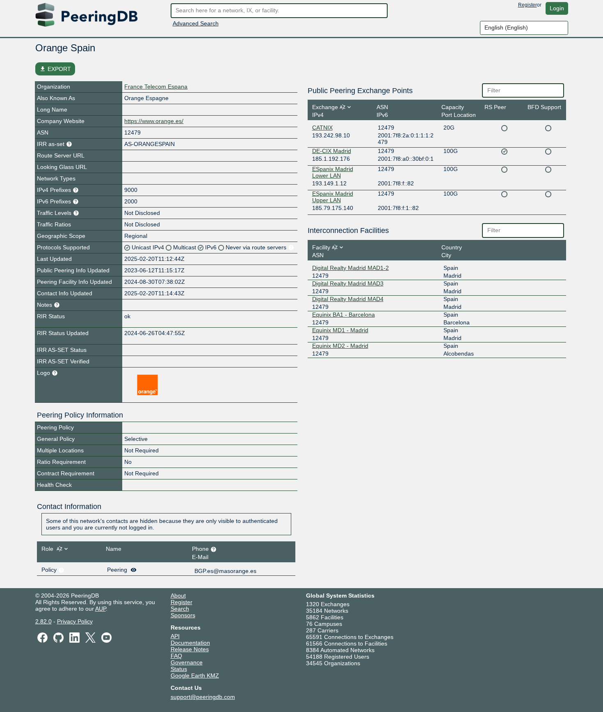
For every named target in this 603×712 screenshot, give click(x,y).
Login (557, 8)
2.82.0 (43, 621)
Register (527, 5)
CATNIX (322, 127)
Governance (187, 662)
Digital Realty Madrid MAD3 (348, 283)
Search (180, 608)
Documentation (190, 642)
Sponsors (183, 615)
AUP (100, 608)
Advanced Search (196, 23)
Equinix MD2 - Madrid (340, 345)
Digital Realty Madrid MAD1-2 (350, 268)
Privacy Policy (75, 621)
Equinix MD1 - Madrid (340, 330)
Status (179, 669)
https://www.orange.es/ (153, 121)
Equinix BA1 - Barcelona (343, 314)
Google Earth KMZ (195, 675)
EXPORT (55, 69)
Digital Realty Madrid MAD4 (348, 299)
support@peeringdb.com (203, 697)
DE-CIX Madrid (331, 151)
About (178, 595)
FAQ (176, 656)
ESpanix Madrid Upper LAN (332, 196)
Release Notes (190, 649)
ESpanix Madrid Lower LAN (332, 172)
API (175, 636)
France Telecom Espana (155, 86)
